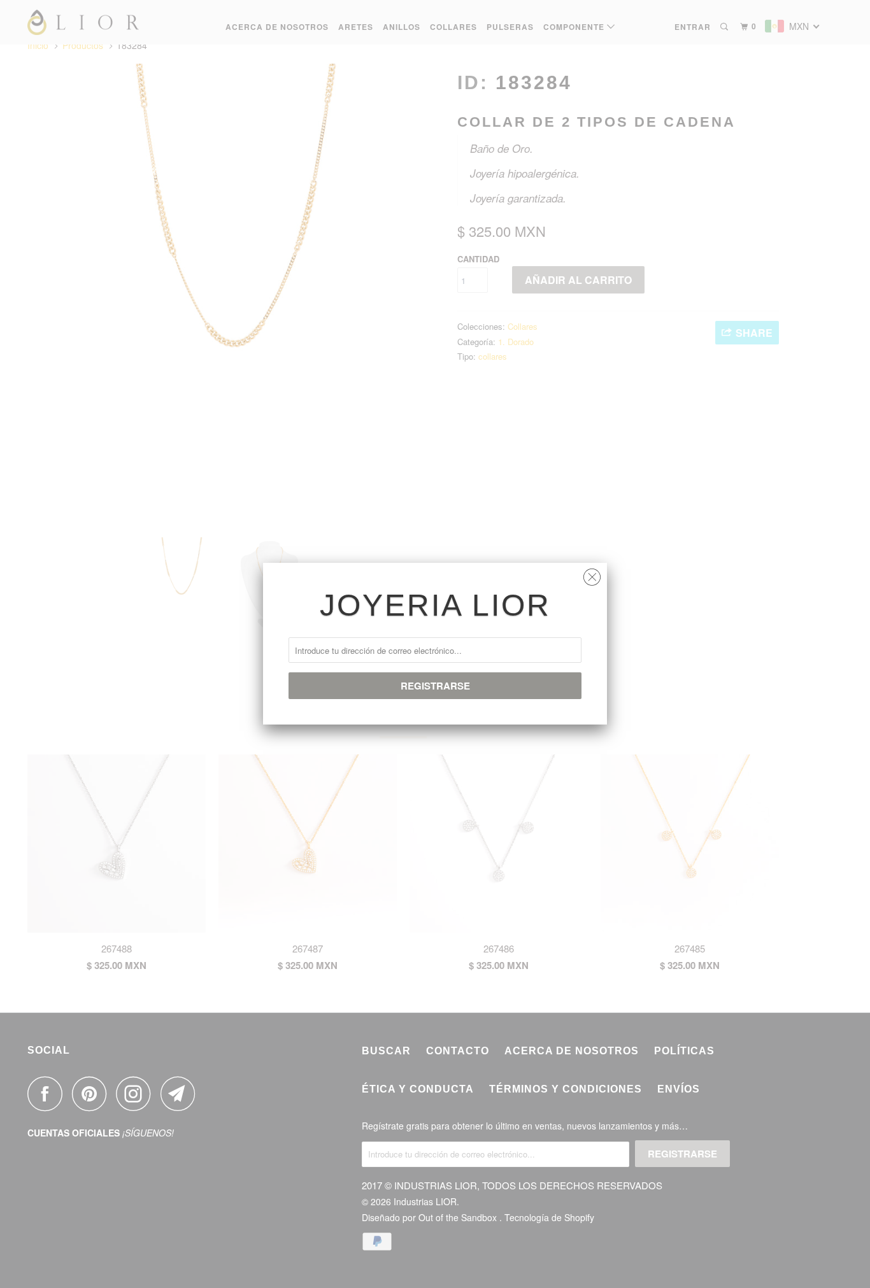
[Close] (592, 574)
